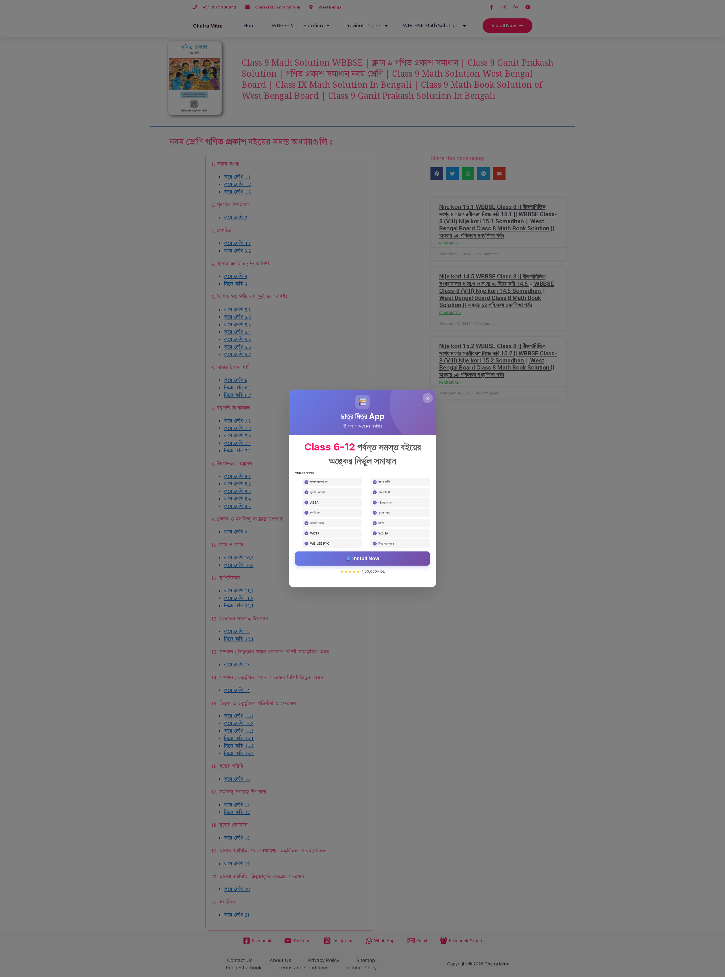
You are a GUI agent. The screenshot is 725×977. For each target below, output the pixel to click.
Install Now (365, 558)
